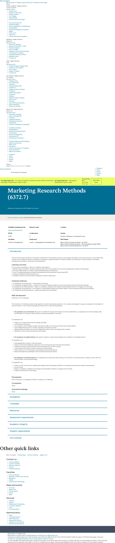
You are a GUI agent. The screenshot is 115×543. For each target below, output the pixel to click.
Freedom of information (16, 522)
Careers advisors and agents (18, 36)
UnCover (12, 488)
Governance (13, 133)
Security (11, 101)
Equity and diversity (15, 143)
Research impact (14, 48)
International (13, 18)
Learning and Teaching (16, 138)
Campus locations (14, 119)
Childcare (12, 91)
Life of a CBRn (13, 49)
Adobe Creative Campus (16, 98)
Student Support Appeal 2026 (18, 66)
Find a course (10, 9)
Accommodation (14, 509)
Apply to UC (43, 455)
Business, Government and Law (19, 476)
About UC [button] (9, 109)
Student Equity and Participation (19, 141)
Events (11, 493)
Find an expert (13, 491)
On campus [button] (9, 76)
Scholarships (13, 28)
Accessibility (38, 539)
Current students (32, 455)
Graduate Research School (17, 54)
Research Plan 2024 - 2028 (17, 46)
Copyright (19, 539)
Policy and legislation (15, 134)
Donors (11, 467)
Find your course (17, 217)
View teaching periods (15, 230)
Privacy (31, 539)
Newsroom (12, 489)
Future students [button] (11, 6)
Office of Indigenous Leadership (19, 124)
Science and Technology (17, 481)
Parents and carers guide (17, 19)
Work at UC (12, 144)
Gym (10, 507)
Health (11, 480)
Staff (10, 156)
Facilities (12, 84)
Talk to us (12, 34)
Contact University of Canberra (19, 148)
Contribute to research (16, 53)
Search (8, 166)
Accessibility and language (19, 172)
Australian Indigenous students (19, 29)
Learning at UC (13, 136)
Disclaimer (25, 539)
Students (12, 154)
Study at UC (13, 11)
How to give (13, 69)
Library (11, 159)
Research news (14, 56)
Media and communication (17, 131)
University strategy (15, 114)
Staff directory (14, 518)
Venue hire (12, 87)
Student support (14, 24)
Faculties (12, 117)
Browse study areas (15, 13)
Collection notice (47, 539)
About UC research (15, 44)
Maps (10, 161)
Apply (11, 31)
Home (9, 217)
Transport (12, 94)
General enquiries (14, 469)
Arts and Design (14, 475)
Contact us (12, 58)
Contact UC (11, 539)
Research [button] (9, 39)
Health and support (15, 92)
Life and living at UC (15, 23)
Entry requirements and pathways (19, 26)
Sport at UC (13, 99)
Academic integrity (15, 128)
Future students (14, 462)
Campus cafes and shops (17, 89)
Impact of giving (14, 71)
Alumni (11, 158)
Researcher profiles (15, 520)
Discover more (10, 43)
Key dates (12, 146)
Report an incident (15, 106)
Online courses (13, 14)
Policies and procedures (16, 524)
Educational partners (15, 121)
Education (12, 478)
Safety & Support (5, 169)
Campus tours (13, 81)
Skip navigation (5, 1)
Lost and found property (16, 103)
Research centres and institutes (19, 51)
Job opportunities (14, 517)
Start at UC (12, 33)
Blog (10, 494)
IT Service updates (15, 506)
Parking (11, 96)
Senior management (15, 116)
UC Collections (14, 82)
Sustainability (13, 129)
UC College (12, 16)
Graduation (12, 123)
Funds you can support (16, 68)
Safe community (14, 104)
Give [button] (7, 61)
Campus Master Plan (15, 86)
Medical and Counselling (16, 504)
